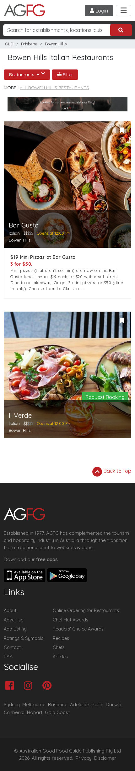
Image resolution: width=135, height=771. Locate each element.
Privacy (84, 758)
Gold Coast (57, 712)
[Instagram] (29, 686)
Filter (67, 74)
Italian (14, 233)
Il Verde (20, 415)
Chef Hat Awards (70, 620)
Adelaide (79, 704)
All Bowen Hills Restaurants (54, 87)
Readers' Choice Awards (78, 629)
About (10, 610)
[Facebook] (11, 686)
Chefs (59, 647)
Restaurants (22, 74)
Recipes (61, 638)
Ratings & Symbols (23, 638)
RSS (8, 657)
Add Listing (15, 629)
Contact (12, 647)
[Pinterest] (48, 686)
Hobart (34, 712)
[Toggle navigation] (123, 10)
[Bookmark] (122, 130)
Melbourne (34, 704)
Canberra (14, 712)
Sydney (12, 704)
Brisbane (29, 44)
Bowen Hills (56, 44)
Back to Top (116, 471)
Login (101, 11)
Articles (60, 657)
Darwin (113, 704)
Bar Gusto (24, 225)
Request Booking (105, 397)
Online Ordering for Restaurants (86, 610)
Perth (97, 704)
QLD (9, 44)
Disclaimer (105, 758)
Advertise (13, 620)
